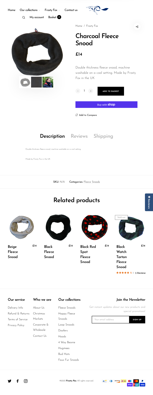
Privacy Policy (16, 325)
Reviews (79, 136)
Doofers (63, 330)
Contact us (71, 10)
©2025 (62, 381)
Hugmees (63, 348)
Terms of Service (17, 319)
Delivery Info (15, 307)
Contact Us (39, 336)
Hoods (62, 336)
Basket (54, 17)
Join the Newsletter (130, 300)
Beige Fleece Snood (13, 252)
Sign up (137, 320)
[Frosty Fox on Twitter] (9, 381)
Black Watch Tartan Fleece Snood (121, 257)
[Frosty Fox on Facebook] (17, 381)
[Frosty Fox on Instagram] (25, 381)
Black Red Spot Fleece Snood (88, 254)
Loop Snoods (66, 324)
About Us (38, 307)
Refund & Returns (18, 313)
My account (37, 17)
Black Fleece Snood (49, 252)
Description (52, 136)
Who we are (42, 300)
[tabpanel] (36, 52)
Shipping (103, 136)
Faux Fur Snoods (68, 360)
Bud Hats (64, 354)
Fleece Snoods (92, 182)
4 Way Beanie (66, 342)
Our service (16, 300)
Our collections (28, 10)
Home (11, 10)
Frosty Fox (51, 10)
